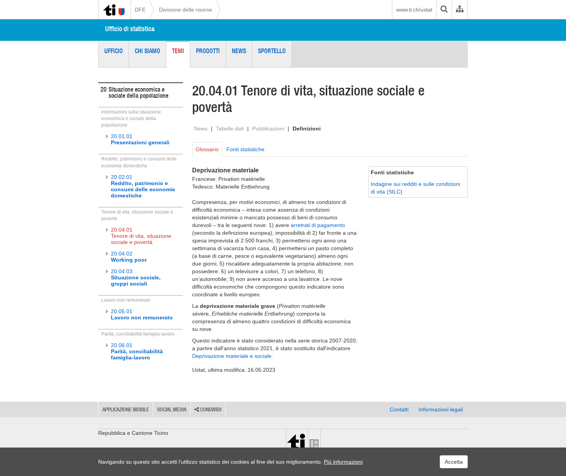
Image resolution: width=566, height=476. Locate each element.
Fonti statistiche (245, 149)
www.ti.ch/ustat (414, 10)
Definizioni (307, 128)
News (239, 51)
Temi (178, 51)
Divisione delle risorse (185, 10)
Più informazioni (343, 462)
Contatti (399, 409)
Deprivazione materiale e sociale (231, 356)
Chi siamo (147, 51)
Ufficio (113, 51)
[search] (444, 9)
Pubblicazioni (268, 128)
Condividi (210, 409)
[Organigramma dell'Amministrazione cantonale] (459, 9)
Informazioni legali (441, 409)
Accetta (454, 462)
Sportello (272, 51)
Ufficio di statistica (129, 28)
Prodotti (208, 51)
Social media (171, 409)
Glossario (207, 149)
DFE (140, 10)
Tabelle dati (230, 128)
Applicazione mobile (125, 409)
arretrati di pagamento (318, 225)
